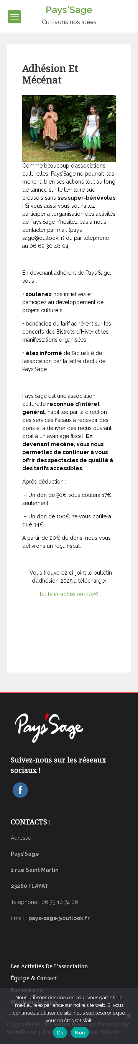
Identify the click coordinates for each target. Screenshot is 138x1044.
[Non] (128, 1016)
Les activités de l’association (49, 966)
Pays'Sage (69, 9)
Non (80, 1032)
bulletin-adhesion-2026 (69, 594)
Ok (60, 1032)
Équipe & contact (34, 978)
